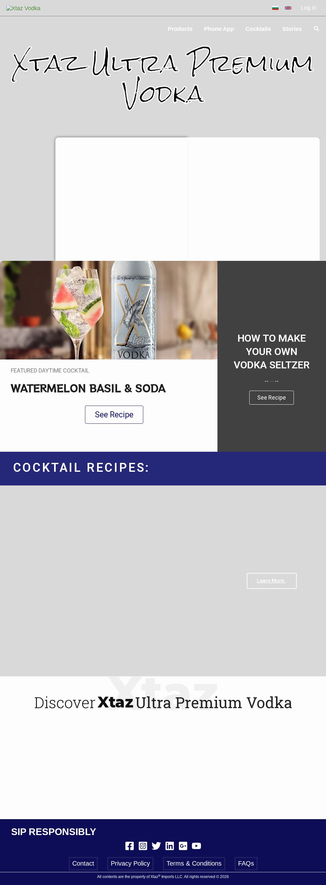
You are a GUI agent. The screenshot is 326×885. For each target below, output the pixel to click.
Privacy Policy (130, 863)
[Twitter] (156, 846)
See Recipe (271, 397)
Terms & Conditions (194, 863)
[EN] (288, 8)
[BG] (275, 8)
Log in (308, 7)
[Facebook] (129, 846)
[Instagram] (143, 846)
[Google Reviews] (183, 846)
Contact (83, 863)
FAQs (246, 863)
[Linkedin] (169, 846)
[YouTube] (196, 846)
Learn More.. (272, 581)
